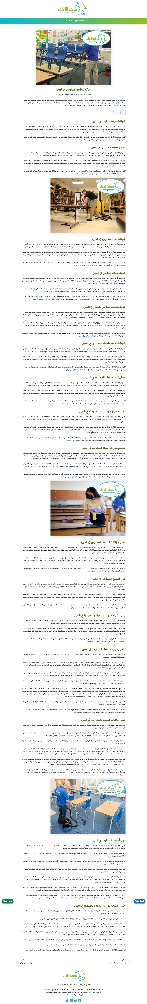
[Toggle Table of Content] (121, 112)
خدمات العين (67, 20)
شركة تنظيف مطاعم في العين (95, 571)
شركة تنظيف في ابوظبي (71, 477)
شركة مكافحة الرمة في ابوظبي (74, 370)
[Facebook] (79, 1000)
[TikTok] (67, 1000)
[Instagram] (71, 1000)
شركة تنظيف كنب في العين (83, 173)
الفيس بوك (29, 950)
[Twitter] (75, 1000)
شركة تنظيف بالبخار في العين (87, 336)
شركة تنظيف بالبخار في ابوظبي (41, 299)
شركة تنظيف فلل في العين (82, 265)
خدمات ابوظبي (79, 20)
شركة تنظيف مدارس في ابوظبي (76, 440)
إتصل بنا (140, 901)
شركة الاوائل (119, 100)
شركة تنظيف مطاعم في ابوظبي (80, 607)
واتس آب (8, 901)
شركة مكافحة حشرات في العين (69, 403)
